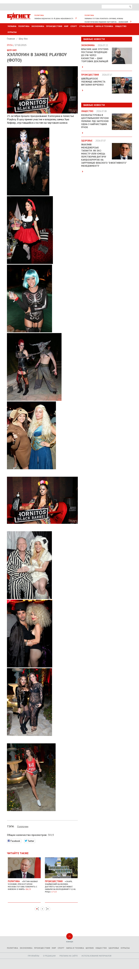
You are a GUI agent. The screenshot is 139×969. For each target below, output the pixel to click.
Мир (66, 26)
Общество (120, 26)
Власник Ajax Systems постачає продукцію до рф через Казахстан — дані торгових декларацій (94, 55)
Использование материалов (96, 955)
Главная (11, 38)
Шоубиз (90, 948)
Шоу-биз (23, 38)
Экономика (37, 26)
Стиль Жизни (86, 26)
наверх (69, 941)
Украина (12, 26)
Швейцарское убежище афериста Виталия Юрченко (93, 81)
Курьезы (12, 32)
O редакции (49, 955)
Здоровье (113, 948)
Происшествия (54, 26)
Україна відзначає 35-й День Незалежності (53, 18)
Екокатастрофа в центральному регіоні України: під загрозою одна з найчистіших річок (95, 121)
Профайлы (33, 955)
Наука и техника (104, 26)
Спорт (73, 26)
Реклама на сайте (68, 955)
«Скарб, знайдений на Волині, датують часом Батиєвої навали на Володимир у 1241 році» (60, 886)
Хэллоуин (22, 826)
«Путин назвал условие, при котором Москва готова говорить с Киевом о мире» (23, 885)
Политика (23, 26)
